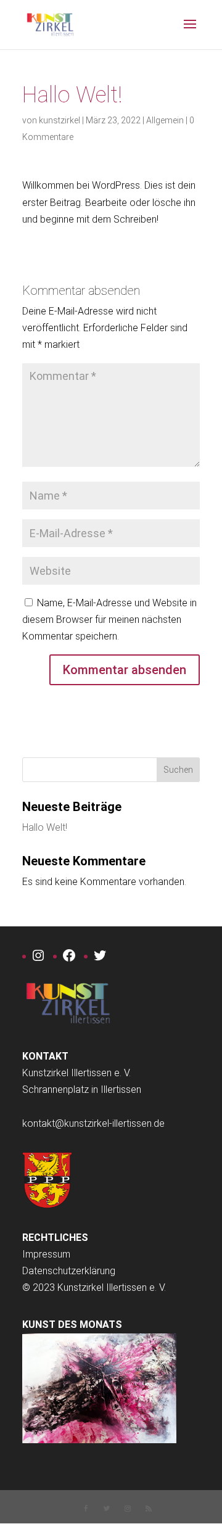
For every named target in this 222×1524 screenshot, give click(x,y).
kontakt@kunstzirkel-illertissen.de (93, 1123)
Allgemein (165, 120)
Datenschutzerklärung (68, 1271)
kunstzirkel (59, 120)
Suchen (178, 770)
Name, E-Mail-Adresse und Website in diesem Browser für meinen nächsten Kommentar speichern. (109, 619)
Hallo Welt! (44, 827)
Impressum (46, 1254)
